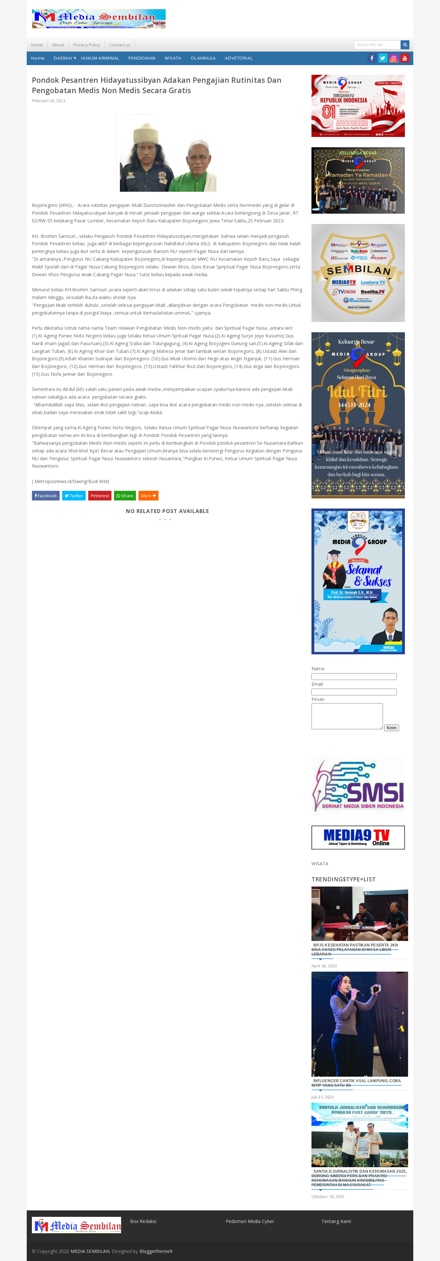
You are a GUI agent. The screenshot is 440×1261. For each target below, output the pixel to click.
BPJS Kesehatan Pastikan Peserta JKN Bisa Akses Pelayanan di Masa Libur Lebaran (354, 949)
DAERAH (63, 58)
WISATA (173, 58)
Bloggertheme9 (155, 1251)
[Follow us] (382, 58)
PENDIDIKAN (142, 58)
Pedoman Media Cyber (250, 1221)
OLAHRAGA (203, 58)
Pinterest (100, 496)
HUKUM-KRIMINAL (100, 58)
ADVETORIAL (239, 58)
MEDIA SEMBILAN (90, 1251)
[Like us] (372, 58)
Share (126, 496)
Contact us (120, 45)
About (58, 45)
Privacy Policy (86, 45)
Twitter (76, 496)
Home (37, 45)
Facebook (47, 496)
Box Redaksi (143, 1221)
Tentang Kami (336, 1221)
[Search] (405, 44)
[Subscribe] (404, 58)
